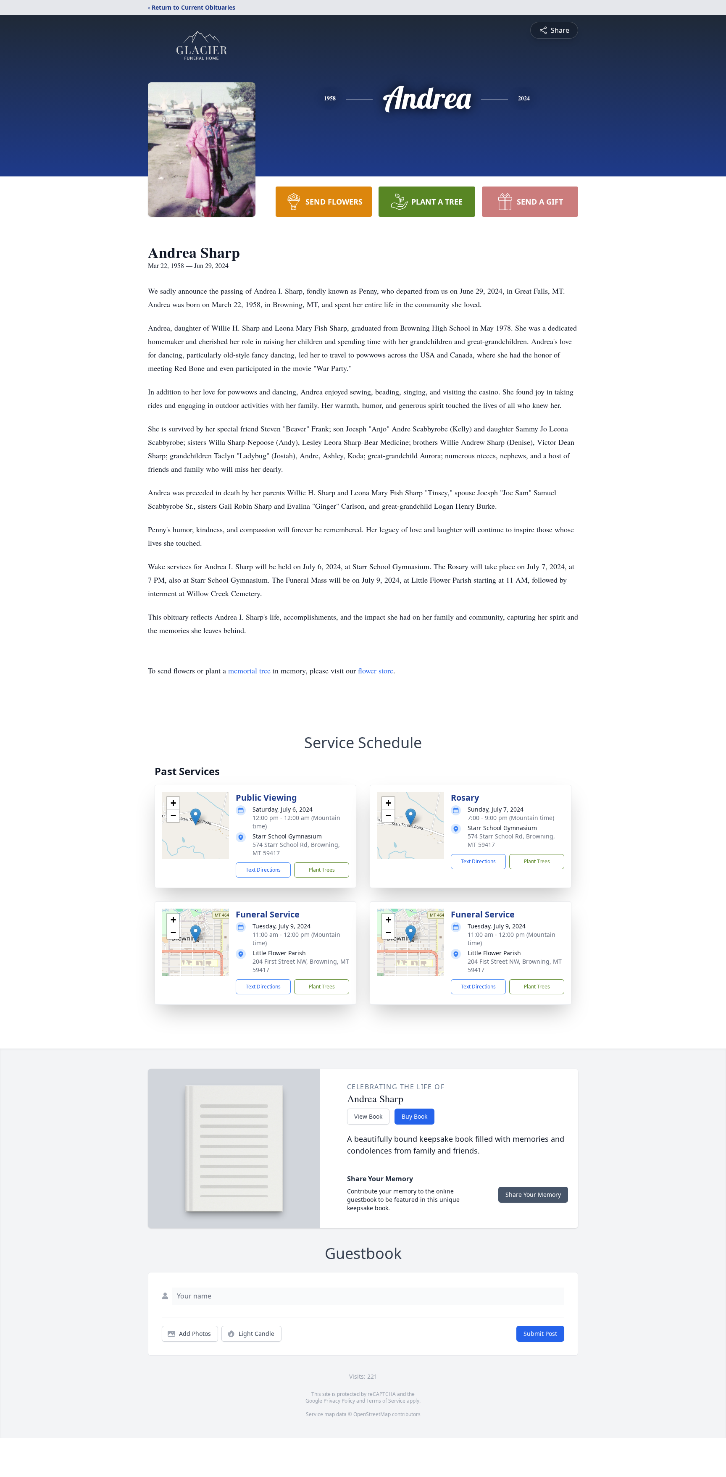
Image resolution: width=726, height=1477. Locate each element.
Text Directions (263, 869)
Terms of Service (385, 1400)
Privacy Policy (339, 1400)
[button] (195, 816)
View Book (368, 1116)
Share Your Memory (533, 1194)
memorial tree (249, 670)
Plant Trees (322, 869)
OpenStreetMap (372, 1414)
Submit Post (540, 1334)
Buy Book (414, 1116)
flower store (375, 670)
